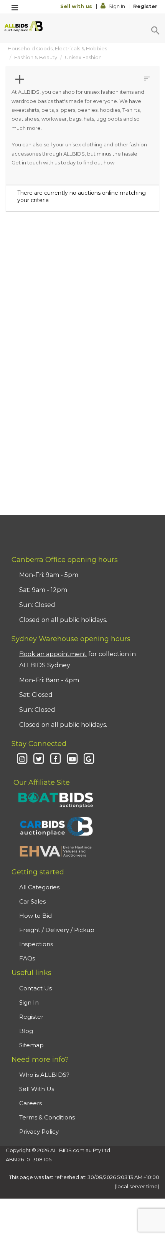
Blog (26, 1031)
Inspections (36, 944)
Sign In (116, 6)
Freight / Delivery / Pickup (56, 930)
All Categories (39, 887)
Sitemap (31, 1045)
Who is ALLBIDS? (44, 1074)
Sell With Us (36, 1089)
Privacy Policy (39, 1131)
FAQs (27, 958)
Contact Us (35, 988)
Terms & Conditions (47, 1117)
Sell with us (77, 6)
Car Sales (32, 901)
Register (145, 6)
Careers (30, 1103)
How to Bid (35, 915)
